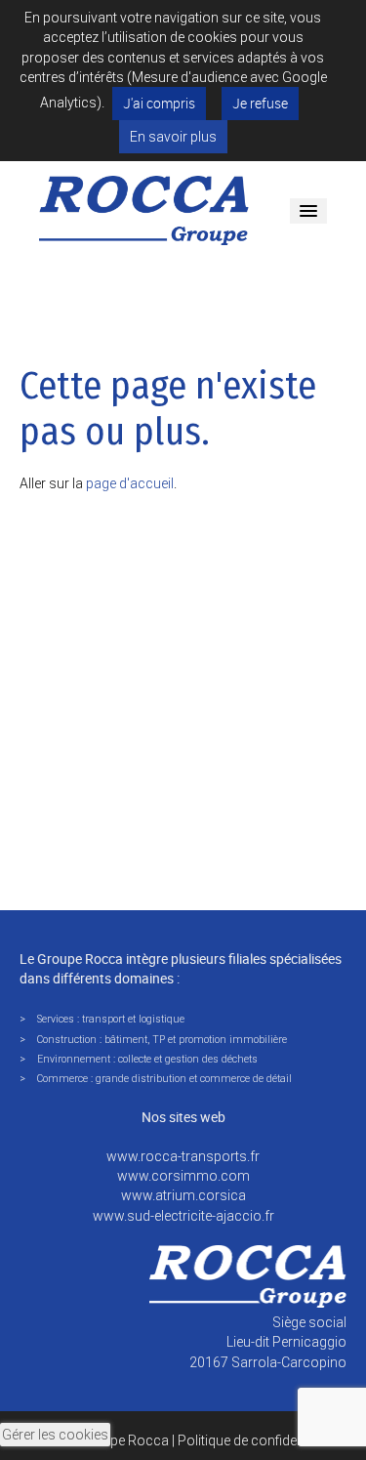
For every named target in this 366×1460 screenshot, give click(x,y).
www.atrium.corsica (183, 1195)
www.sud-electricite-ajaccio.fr (183, 1216)
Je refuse (260, 103)
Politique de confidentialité (257, 1440)
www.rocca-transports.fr (183, 1156)
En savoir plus (173, 137)
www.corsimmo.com (183, 1176)
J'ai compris (159, 103)
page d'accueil (130, 483)
